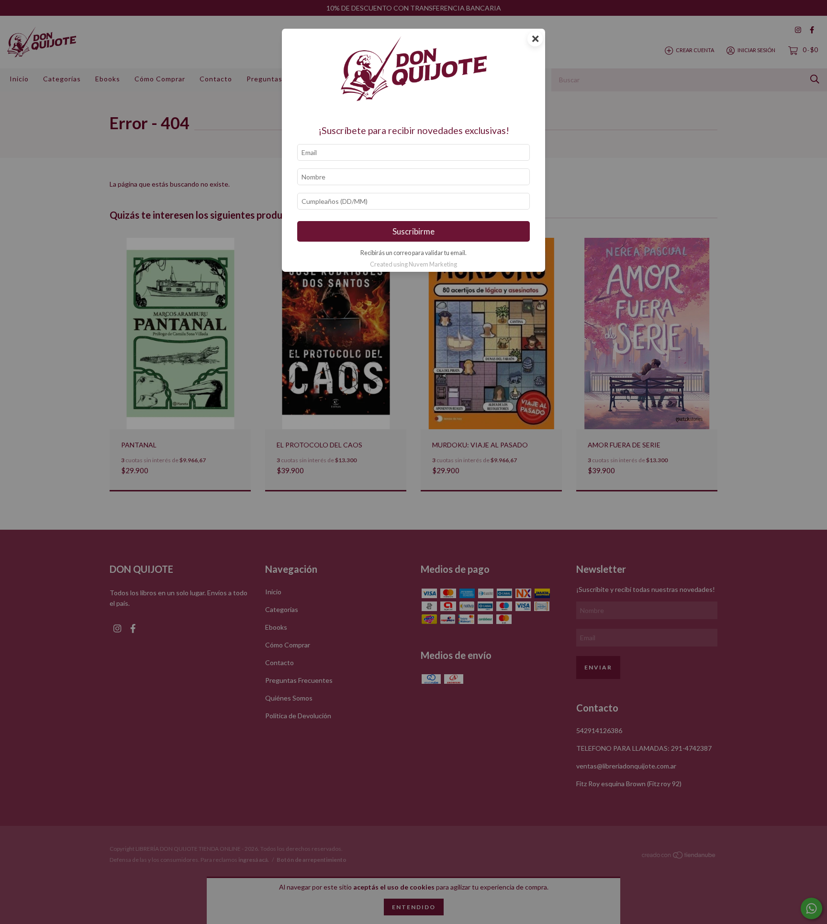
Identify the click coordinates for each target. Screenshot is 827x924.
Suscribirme (413, 231)
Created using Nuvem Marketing (413, 264)
